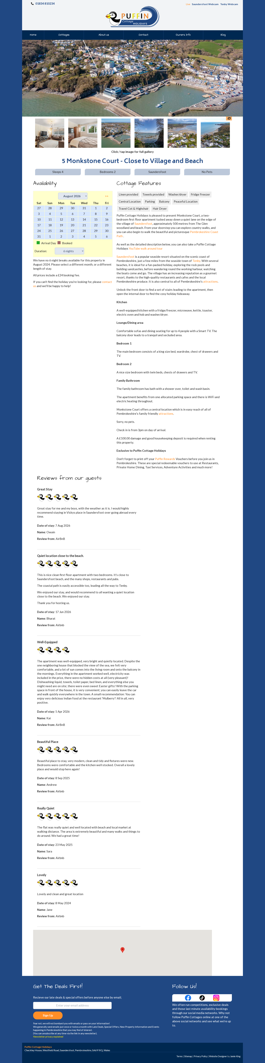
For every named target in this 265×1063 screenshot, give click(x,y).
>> (106, 196)
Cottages (63, 35)
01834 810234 (45, 3)
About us (103, 35)
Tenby (196, 260)
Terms (179, 1056)
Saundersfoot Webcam (205, 4)
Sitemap (188, 1056)
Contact (143, 35)
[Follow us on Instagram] (216, 997)
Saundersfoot (143, 223)
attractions (210, 281)
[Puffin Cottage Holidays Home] (132, 16)
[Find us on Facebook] (188, 997)
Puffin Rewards (165, 459)
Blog (223, 35)
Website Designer (218, 1056)
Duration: (41, 251)
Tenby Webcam (229, 4)
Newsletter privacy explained (48, 1036)
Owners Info (183, 35)
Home (33, 35)
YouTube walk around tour (146, 248)
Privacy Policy (200, 1056)
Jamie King (235, 1056)
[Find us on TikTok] (202, 997)
